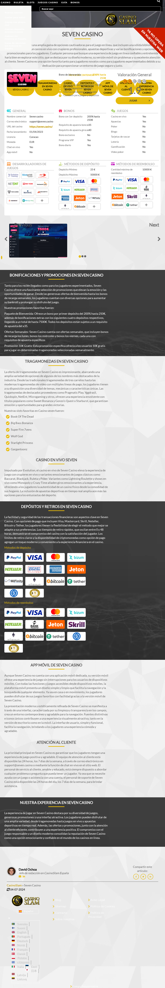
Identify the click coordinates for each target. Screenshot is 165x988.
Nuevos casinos (14, 12)
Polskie (22, 958)
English (21, 932)
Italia (20, 967)
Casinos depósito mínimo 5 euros (14, 30)
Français (22, 949)
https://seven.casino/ (20, 89)
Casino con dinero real (15, 23)
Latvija (21, 975)
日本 (33, 971)
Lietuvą (21, 979)
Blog (58, 900)
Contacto (61, 912)
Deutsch (22, 941)
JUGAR (133, 100)
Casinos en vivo (14, 8)
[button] (23, 225)
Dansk (20, 954)
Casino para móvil (15, 17)
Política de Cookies (103, 906)
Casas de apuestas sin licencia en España (15, 44)
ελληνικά (22, 962)
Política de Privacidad (96, 914)
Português (23, 936)
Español (28, 911)
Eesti (33, 967)
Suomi (20, 928)
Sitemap (60, 906)
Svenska (22, 924)
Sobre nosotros (65, 919)
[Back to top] (156, 979)
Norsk (20, 945)
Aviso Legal (98, 900)
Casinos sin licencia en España (15, 37)
